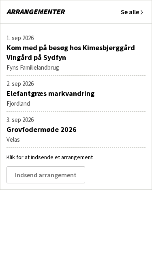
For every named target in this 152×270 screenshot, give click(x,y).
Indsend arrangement (46, 175)
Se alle (130, 12)
